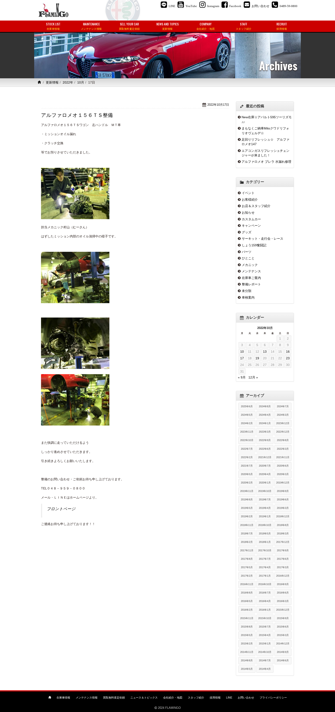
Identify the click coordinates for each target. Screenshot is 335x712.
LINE (229, 697)
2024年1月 (265, 423)
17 (242, 358)
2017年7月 (265, 558)
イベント (248, 193)
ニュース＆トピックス (144, 697)
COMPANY (205, 25)
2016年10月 (264, 584)
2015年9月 (283, 618)
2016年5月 (247, 601)
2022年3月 (283, 448)
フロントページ (61, 509)
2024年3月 (283, 414)
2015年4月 (265, 635)
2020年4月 (265, 474)
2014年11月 (246, 652)
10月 (80, 82)
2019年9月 (283, 491)
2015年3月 (283, 635)
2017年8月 (247, 558)
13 (265, 351)
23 (288, 358)
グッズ (246, 232)
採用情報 (215, 697)
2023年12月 (282, 423)
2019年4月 (265, 508)
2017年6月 (283, 558)
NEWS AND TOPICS (167, 25)
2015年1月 (265, 643)
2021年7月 (247, 465)
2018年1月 (265, 542)
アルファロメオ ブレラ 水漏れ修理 (266, 161)
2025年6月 (247, 406)
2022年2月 (247, 457)
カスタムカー (251, 219)
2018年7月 (247, 533)
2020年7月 (265, 465)
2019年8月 (247, 499)
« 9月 (242, 377)
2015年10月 (264, 618)
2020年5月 (247, 474)
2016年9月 (283, 584)
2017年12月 (282, 542)
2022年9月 (265, 440)
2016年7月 (265, 592)
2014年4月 (265, 668)
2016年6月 (283, 592)
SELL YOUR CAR (129, 25)
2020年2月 (247, 482)
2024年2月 (247, 423)
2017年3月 (283, 567)
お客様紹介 (250, 199)
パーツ (246, 252)
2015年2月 (247, 643)
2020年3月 (283, 474)
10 (242, 351)
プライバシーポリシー (273, 697)
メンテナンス (251, 271)
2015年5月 (247, 635)
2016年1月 (265, 609)
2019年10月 (264, 491)
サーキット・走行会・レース (262, 238)
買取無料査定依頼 (114, 697)
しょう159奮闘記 (254, 245)
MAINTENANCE (91, 25)
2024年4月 (265, 414)
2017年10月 (264, 550)
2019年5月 (247, 508)
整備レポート (251, 284)
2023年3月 (265, 431)
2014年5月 (247, 668)
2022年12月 (282, 431)
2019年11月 (246, 491)
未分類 (246, 291)
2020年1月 (265, 482)
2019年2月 (247, 516)
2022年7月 (247, 448)
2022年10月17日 (218, 104)
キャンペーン (251, 225)
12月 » (253, 377)
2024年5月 (247, 414)
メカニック (250, 265)
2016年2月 (247, 609)
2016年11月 (246, 584)
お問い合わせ (246, 697)
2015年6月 (283, 626)
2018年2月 (247, 542)
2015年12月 (282, 609)
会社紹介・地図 (172, 697)
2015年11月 (246, 618)
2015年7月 (265, 626)
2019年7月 (265, 499)
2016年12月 (282, 575)
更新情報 (52, 82)
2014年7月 (265, 660)
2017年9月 (283, 550)
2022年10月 (246, 440)
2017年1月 (265, 575)
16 (288, 351)
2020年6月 (283, 465)
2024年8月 (265, 406)
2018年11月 (246, 525)
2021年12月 (264, 457)
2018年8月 (283, 525)
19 (257, 358)
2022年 (68, 82)
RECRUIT (281, 25)
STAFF (244, 25)
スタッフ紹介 (196, 697)
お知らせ (248, 212)
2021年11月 (282, 457)
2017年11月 (246, 550)
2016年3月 (283, 601)
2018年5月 (265, 533)
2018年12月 (282, 516)
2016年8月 (247, 592)
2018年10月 (264, 525)
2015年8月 (247, 626)
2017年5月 (247, 567)
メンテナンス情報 (87, 697)
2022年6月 (265, 448)
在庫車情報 (63, 697)
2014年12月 (282, 643)
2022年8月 (283, 440)
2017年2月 (247, 575)
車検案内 (248, 297)
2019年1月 (265, 516)
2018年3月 (283, 533)
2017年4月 (265, 567)
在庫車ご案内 (251, 278)
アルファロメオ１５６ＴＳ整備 (77, 115)
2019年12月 (282, 482)
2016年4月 (265, 601)
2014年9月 (283, 652)
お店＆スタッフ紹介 (256, 206)
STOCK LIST (53, 25)
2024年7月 (283, 406)
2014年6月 (283, 660)
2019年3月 (283, 508)
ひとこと (248, 258)
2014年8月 (247, 660)
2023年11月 (246, 431)
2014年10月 (264, 652)
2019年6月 (283, 499)
